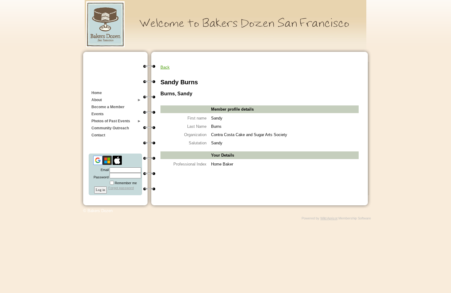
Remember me (126, 183)
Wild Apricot (328, 218)
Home (96, 93)
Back (165, 67)
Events (97, 114)
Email (103, 170)
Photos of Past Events (110, 121)
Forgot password (121, 188)
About (96, 100)
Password (100, 177)
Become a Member (108, 107)
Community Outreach (110, 128)
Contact (98, 135)
